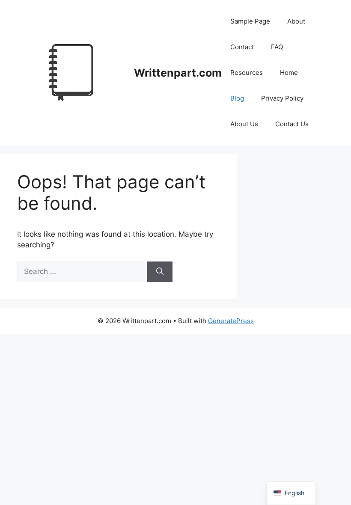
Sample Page (250, 21)
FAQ (277, 47)
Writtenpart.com (178, 72)
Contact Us (292, 124)
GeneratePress (231, 321)
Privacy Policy (282, 98)
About (296, 21)
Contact (242, 47)
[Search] (160, 271)
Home (289, 72)
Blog (237, 98)
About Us (244, 124)
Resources (246, 72)
